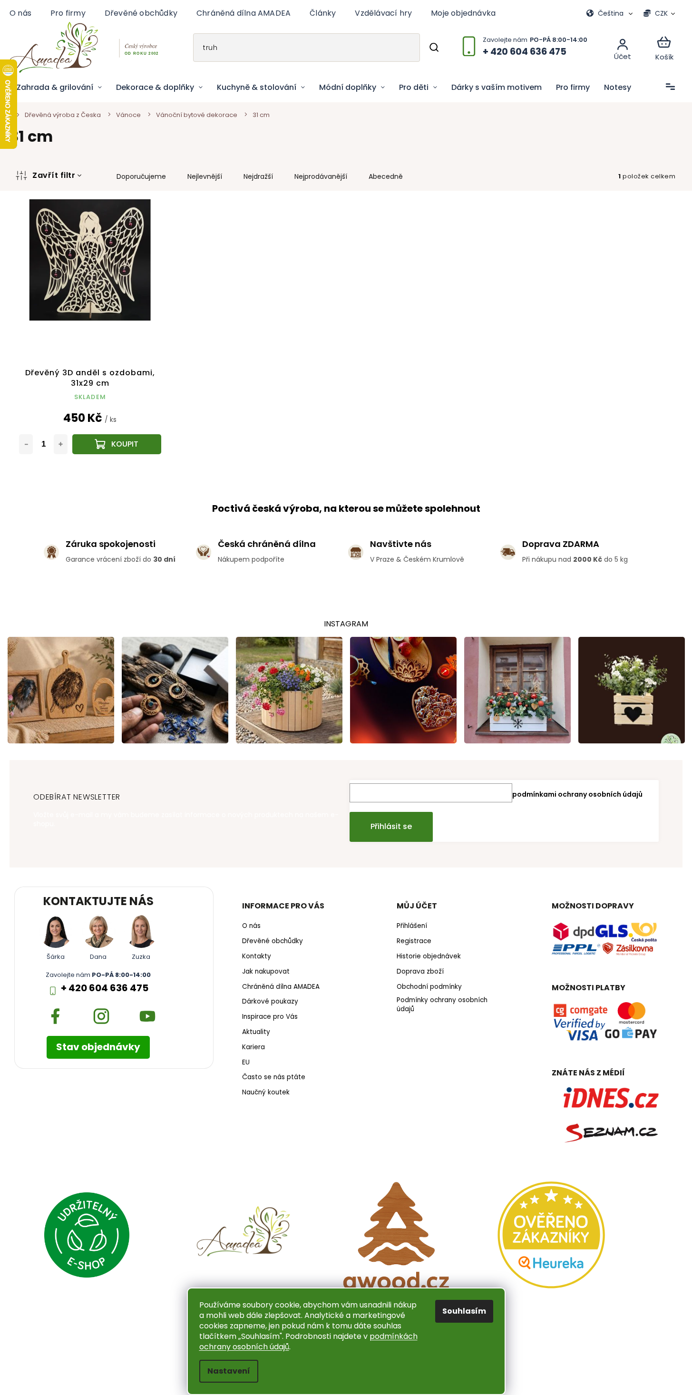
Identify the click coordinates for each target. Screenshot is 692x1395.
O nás (20, 13)
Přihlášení (412, 926)
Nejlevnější (204, 176)
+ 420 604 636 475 (104, 988)
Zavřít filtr (53, 175)
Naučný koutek (266, 1092)
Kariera (253, 1047)
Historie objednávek (429, 956)
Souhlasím (464, 1311)
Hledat (434, 47)
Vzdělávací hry (383, 13)
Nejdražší (258, 176)
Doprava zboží (420, 971)
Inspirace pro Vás (270, 1017)
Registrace (414, 941)
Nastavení (228, 1371)
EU (246, 1062)
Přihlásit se (391, 826)
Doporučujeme (141, 176)
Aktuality (256, 1032)
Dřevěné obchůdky (141, 13)
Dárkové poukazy (270, 1001)
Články (323, 13)
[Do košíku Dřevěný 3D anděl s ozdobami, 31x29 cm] (116, 444)
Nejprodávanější (320, 176)
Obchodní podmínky (429, 987)
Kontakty (256, 956)
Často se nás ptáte (273, 1077)
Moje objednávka (463, 13)
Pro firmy (68, 13)
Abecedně (386, 176)
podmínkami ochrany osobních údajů (577, 794)
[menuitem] (59, 87)
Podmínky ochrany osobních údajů (442, 1005)
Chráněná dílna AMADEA (243, 13)
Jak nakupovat (266, 971)
